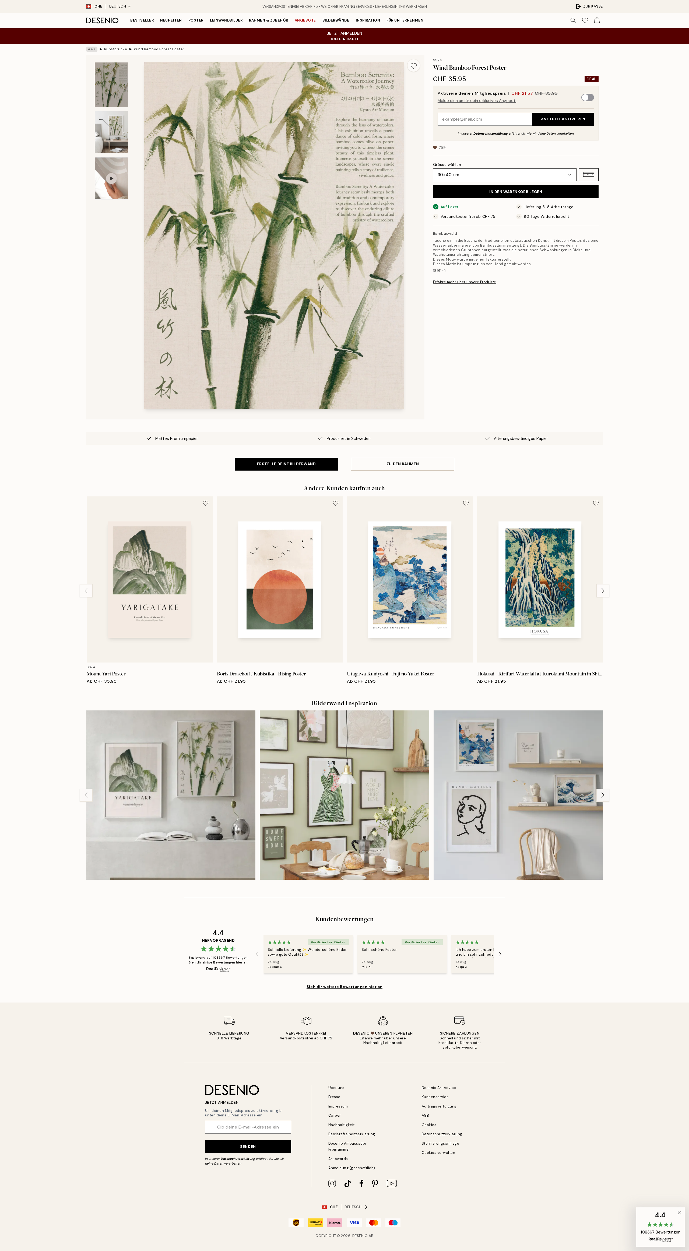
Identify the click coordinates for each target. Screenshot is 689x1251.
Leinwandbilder (226, 20)
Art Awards (338, 1159)
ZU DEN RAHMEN (402, 463)
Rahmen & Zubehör (268, 20)
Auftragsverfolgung (439, 1106)
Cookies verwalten (438, 1152)
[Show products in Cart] (597, 20)
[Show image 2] (111, 132)
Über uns (336, 1087)
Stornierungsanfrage (440, 1143)
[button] (589, 174)
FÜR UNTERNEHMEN (404, 20)
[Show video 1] (111, 178)
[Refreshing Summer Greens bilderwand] (344, 795)
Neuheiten (171, 20)
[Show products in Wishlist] (585, 20)
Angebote (305, 20)
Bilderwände (335, 20)
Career (334, 1115)
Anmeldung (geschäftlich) (351, 1168)
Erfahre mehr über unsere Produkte (464, 282)
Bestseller (142, 20)
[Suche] (573, 20)
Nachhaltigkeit (341, 1125)
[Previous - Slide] (86, 590)
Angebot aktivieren (563, 119)
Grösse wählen (447, 164)
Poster (195, 20)
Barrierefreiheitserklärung (351, 1134)
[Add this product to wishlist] (413, 65)
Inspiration (368, 20)
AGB (425, 1115)
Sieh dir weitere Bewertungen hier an (344, 986)
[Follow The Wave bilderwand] (518, 795)
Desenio (360, 1236)
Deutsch (117, 6)
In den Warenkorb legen (515, 191)
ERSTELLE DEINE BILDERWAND (286, 463)
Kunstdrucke (115, 49)
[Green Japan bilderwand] (170, 795)
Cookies (429, 1125)
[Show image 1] (111, 84)
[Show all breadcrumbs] (91, 49)
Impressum (338, 1106)
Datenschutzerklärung (490, 133)
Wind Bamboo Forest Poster (159, 49)
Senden (248, 1146)
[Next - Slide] (602, 590)
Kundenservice (435, 1097)
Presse (334, 1097)
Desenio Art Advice (439, 1087)
